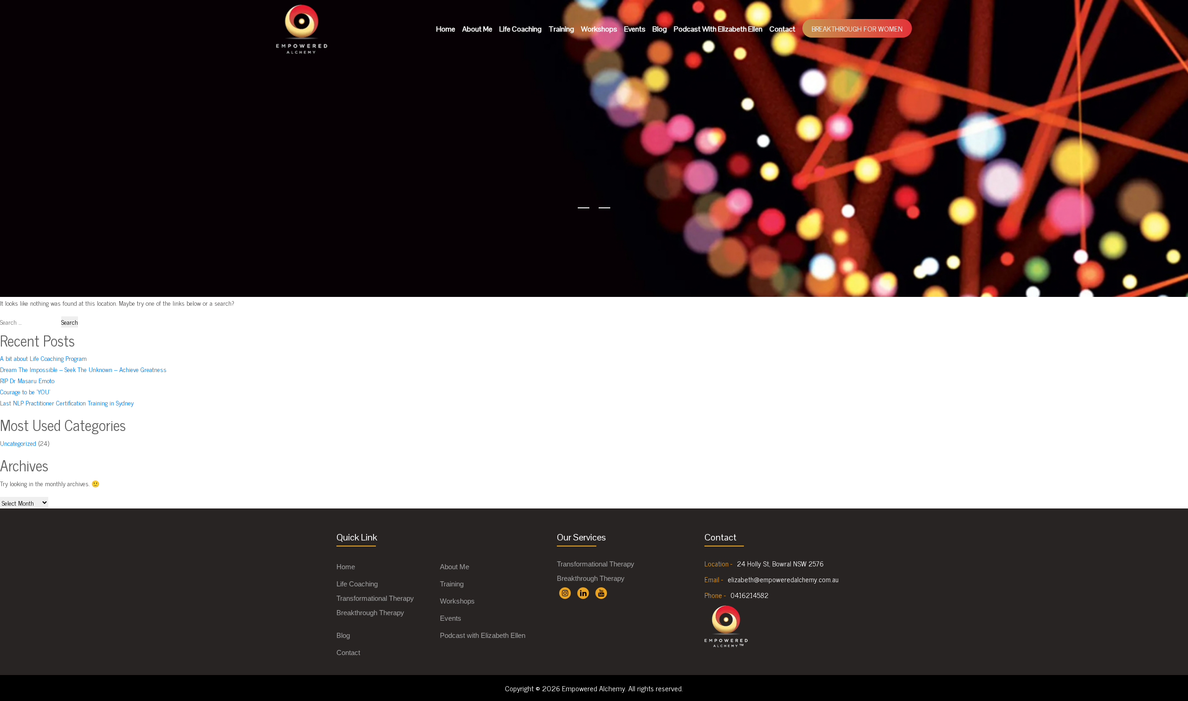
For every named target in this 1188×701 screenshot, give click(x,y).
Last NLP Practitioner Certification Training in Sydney (67, 402)
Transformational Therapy (375, 598)
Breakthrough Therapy (370, 613)
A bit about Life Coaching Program (43, 358)
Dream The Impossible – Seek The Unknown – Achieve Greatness (83, 369)
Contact (782, 29)
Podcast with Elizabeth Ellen (718, 29)
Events (635, 29)
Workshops (599, 29)
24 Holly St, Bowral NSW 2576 (780, 563)
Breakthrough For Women (857, 28)
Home (445, 29)
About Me (477, 29)
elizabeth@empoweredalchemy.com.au (783, 579)
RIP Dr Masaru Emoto (27, 380)
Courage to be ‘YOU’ (25, 391)
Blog (659, 29)
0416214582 (749, 595)
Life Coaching (520, 29)
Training (561, 29)
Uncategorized (18, 442)
